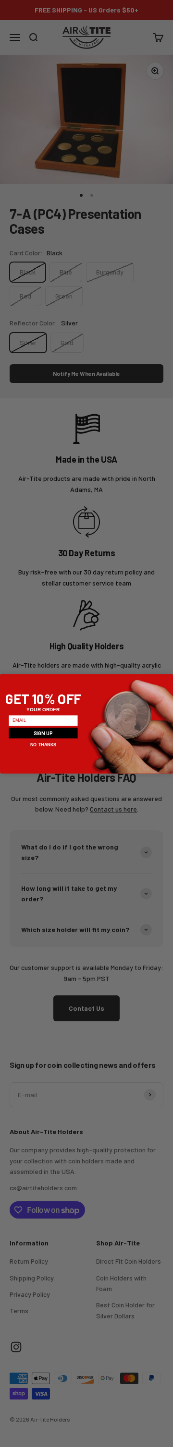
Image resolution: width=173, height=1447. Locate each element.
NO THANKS (43, 744)
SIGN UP (43, 732)
